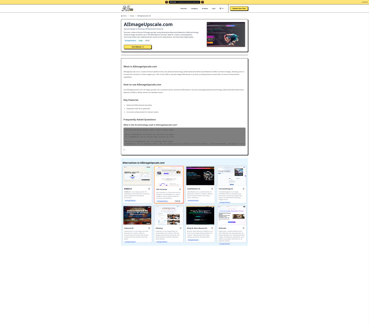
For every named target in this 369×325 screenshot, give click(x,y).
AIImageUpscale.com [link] (144, 16)
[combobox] (222, 8)
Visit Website (136, 47)
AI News (205, 8)
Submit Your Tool (239, 8)
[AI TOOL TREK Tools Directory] (127, 8)
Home (125, 16)
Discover (184, 8)
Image (132, 16)
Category (194, 8)
